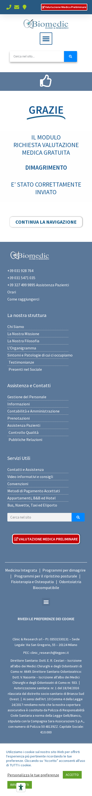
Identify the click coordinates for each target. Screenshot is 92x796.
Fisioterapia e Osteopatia (32, 581)
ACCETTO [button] (72, 775)
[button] (46, 38)
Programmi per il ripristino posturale (45, 576)
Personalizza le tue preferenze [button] (33, 775)
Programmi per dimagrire (64, 570)
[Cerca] (70, 56)
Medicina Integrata (21, 570)
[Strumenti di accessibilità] (21, 787)
